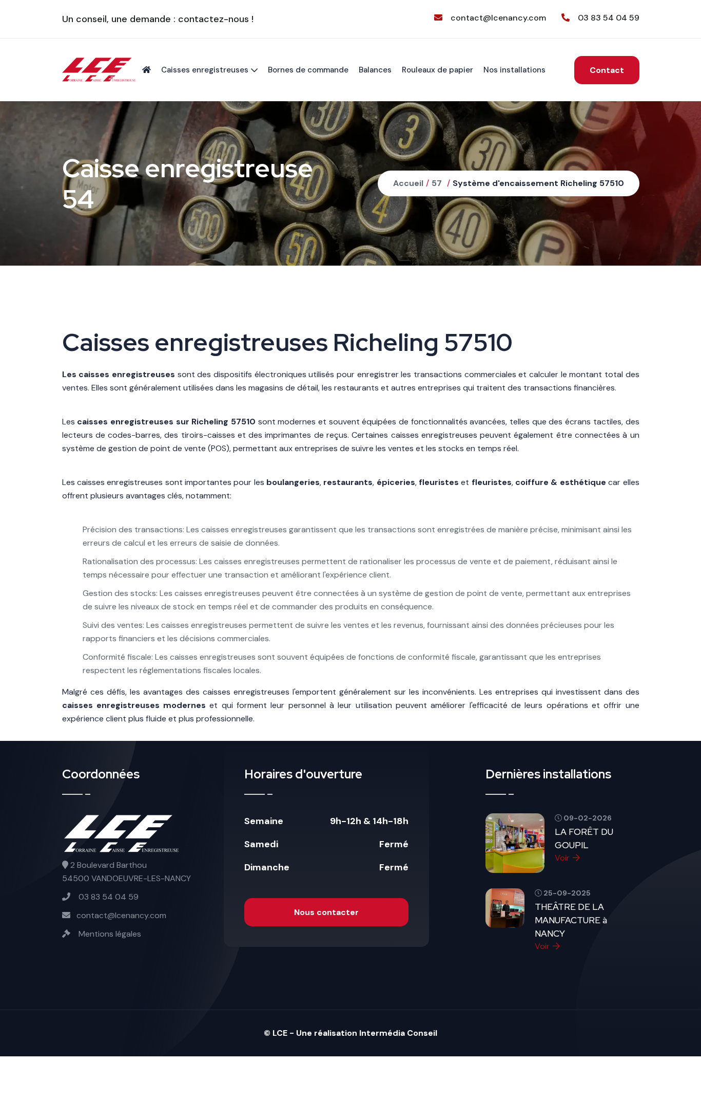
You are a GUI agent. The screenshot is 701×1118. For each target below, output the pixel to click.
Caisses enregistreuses (204, 70)
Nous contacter (326, 912)
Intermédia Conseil (398, 1033)
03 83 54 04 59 (608, 17)
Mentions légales (108, 933)
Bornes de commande (308, 70)
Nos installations (514, 70)
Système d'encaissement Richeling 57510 (538, 183)
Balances (375, 70)
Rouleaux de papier (437, 70)
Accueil (408, 183)
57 (437, 183)
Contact (607, 70)
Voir (562, 857)
